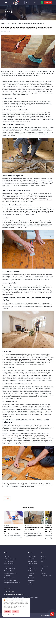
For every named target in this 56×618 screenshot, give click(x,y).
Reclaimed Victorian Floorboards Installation (12, 583)
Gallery (42, 568)
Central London (32, 556)
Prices (42, 570)
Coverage (30, 553)
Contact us (44, 559)
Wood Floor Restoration (10, 566)
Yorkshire (30, 585)
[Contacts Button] (52, 614)
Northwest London (32, 561)
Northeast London (32, 563)
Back (8, 498)
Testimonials (44, 566)
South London (31, 566)
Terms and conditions (7, 614)
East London (31, 575)
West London (31, 573)
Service (6, 553)
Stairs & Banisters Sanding (10, 573)
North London (31, 559)
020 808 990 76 (10, 592)
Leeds (29, 582)
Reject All (15, 611)
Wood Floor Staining (9, 570)
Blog (42, 561)
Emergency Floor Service (10, 580)
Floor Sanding (7, 556)
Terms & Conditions (46, 575)
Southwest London (32, 568)
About (42, 553)
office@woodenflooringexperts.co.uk (15, 594)
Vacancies (43, 573)
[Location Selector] (26, 2)
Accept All (7, 611)
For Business (7, 575)
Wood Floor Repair (8, 561)
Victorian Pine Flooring (9, 568)
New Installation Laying (10, 559)
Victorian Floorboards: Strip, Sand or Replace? (34, 528)
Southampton (31, 580)
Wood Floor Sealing (8, 563)
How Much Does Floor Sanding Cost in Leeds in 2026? (12, 529)
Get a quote (48, 2)
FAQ (42, 563)
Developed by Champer (46, 615)
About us (43, 556)
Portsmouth (31, 577)
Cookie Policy (13, 614)
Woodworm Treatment (9, 577)
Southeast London (32, 570)
